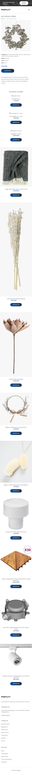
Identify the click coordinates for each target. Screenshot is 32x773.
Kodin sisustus (19, 54)
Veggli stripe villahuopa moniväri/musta (16, 189)
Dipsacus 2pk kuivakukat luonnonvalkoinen (16, 485)
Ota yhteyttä (4, 753)
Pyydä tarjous (24, 3)
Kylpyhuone (4, 727)
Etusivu (3, 18)
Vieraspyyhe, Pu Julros (16, 116)
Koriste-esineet (9, 56)
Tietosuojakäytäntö (6, 759)
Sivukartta (4, 762)
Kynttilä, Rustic (16, 99)
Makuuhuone (4, 729)
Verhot (3, 741)
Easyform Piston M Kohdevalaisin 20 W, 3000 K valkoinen (16, 676)
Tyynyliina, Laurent (16, 134)
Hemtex (16, 56)
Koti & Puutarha (5, 724)
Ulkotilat (3, 738)
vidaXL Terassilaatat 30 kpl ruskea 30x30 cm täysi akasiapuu (16, 579)
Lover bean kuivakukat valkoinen (16, 298)
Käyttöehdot (4, 756)
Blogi (2, 750)
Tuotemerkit (11, 54)
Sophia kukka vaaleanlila (16, 379)
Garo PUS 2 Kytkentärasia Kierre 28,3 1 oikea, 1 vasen (16, 628)
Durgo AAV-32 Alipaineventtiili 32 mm (16, 532)
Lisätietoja (7, 70)
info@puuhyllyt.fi (5, 715)
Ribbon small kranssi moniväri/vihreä (16, 427)
